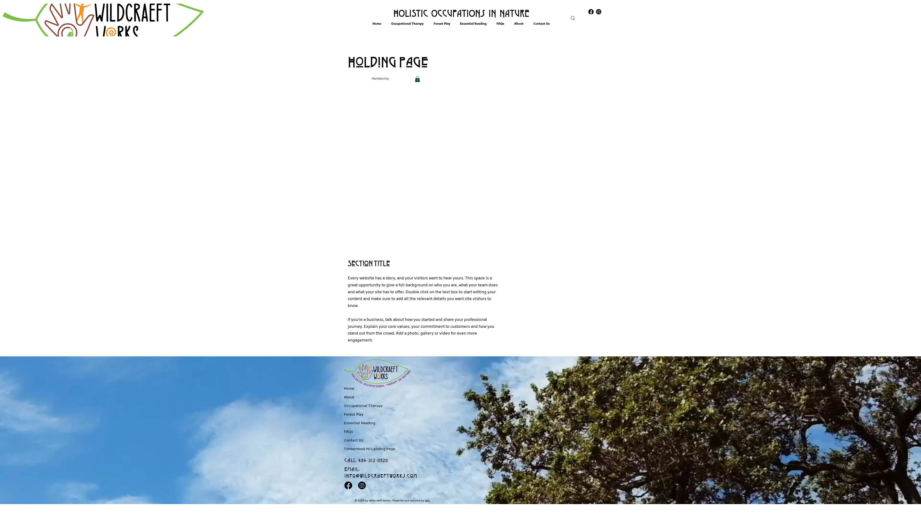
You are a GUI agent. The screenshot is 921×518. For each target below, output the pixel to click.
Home (349, 388)
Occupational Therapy (360, 406)
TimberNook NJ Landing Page (360, 449)
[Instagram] (362, 485)
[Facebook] (591, 11)
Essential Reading (359, 423)
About (349, 397)
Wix (427, 500)
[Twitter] (598, 11)
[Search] (573, 18)
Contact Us (353, 440)
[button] (417, 79)
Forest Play (353, 414)
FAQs (348, 432)
